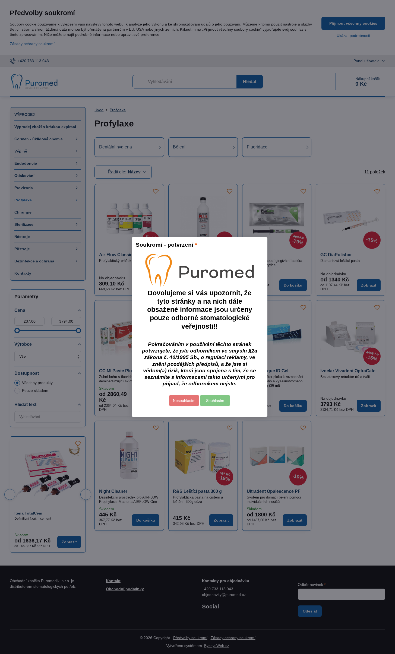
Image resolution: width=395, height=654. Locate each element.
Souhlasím (215, 400)
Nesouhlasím (184, 400)
